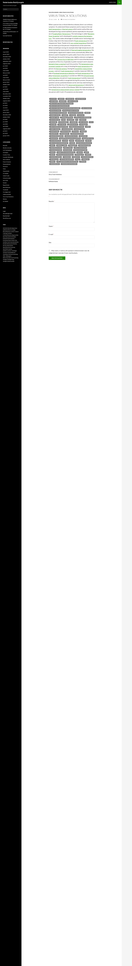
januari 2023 (6, 82)
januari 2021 (6, 112)
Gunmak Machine (7, 35)
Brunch (87, 112)
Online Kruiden (7, 178)
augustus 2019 (6, 128)
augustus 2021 (6, 101)
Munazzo (5, 166)
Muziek (72, 143)
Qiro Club (5, 180)
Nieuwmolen (6, 171)
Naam (51, 226)
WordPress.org (7, 218)
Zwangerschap (54, 164)
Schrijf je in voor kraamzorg (66, 152)
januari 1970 (6, 135)
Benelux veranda (7, 148)
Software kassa (54, 180)
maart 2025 (6, 52)
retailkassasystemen (80, 150)
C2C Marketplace (7, 150)
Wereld (52, 161)
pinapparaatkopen (55, 147)
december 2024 (7, 56)
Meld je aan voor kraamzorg (59, 143)
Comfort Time (54, 117)
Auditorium (53, 101)
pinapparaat (72, 145)
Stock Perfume (6, 187)
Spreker (88, 154)
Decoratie (71, 119)
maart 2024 (6, 70)
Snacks (52, 154)
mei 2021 (5, 107)
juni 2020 (5, 121)
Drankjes (83, 119)
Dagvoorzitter (54, 119)
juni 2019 (5, 133)
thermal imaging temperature (81, 50)
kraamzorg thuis (88, 138)
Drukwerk (53, 122)
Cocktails (81, 115)
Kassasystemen (7, 164)
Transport (76, 157)
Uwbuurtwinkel (7, 194)
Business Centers (55, 115)
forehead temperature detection (64, 73)
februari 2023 (6, 80)
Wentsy (5, 199)
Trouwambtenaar (87, 157)
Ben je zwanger (86, 108)
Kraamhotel (54, 133)
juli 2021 (5, 103)
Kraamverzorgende (77, 133)
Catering (72, 115)
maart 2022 (6, 91)
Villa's (78, 159)
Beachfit (5, 145)
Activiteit (53, 98)
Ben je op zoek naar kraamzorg (59, 105)
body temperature (55, 29)
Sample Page (112, 2)
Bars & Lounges (73, 101)
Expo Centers (83, 122)
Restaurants (68, 150)
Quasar (5, 182)
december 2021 (7, 94)
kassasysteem (54, 131)
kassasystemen (65, 131)
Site (50, 242)
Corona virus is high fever (65, 59)
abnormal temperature (76, 85)
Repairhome (6, 185)
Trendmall (5, 189)
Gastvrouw (62, 124)
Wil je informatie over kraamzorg (67, 161)
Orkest (52, 145)
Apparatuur (70, 98)
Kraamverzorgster (71, 136)
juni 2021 (5, 105)
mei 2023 (5, 75)
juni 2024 (5, 66)
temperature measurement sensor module (65, 89)
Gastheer (53, 124)
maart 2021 (6, 110)
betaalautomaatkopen (76, 112)
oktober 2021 (6, 98)
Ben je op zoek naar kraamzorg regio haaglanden (65, 108)
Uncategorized (54, 12)
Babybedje (63, 101)
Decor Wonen (6, 159)
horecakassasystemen (76, 126)
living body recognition (60, 76)
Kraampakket (64, 133)
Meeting (88, 140)
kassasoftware (79, 129)
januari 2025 (6, 54)
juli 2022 (5, 87)
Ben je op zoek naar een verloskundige (61, 103)
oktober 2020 (6, 117)
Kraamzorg (53, 138)
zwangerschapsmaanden (69, 164)
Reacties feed (6, 216)
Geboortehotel (72, 124)
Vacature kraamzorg (67, 159)
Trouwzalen (54, 159)
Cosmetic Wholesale (8, 157)
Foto (91, 122)
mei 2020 (5, 124)
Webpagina (85, 159)
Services (79, 152)
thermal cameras (61, 69)
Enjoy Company (7, 162)
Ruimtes (52, 152)
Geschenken (83, 124)
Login (4, 211)
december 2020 (7, 114)
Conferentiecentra (66, 117)
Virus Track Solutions (66, 12)
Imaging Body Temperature (62, 34)
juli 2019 (5, 131)
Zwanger (83, 161)
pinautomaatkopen (80, 147)
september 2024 (7, 61)
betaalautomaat (55, 110)
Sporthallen (79, 154)
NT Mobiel (5, 173)
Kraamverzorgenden (56, 136)
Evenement (74, 122)
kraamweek (83, 136)
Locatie (65, 140)
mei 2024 (5, 68)
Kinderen (83, 131)
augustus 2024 (6, 63)
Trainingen (67, 157)
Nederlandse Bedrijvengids (13, 2)
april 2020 (5, 126)
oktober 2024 (6, 59)
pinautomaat (68, 147)
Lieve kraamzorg (55, 140)
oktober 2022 (6, 84)
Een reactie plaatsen (68, 19)
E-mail (51, 234)
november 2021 (7, 96)
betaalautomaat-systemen (58, 112)
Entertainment (63, 122)
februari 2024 (6, 73)
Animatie (61, 98)
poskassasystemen (55, 150)
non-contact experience (78, 43)
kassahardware (67, 129)
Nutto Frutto (6, 175)
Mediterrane (79, 140)
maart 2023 (6, 77)
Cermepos (5, 152)
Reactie (52, 201)
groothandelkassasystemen (58, 126)
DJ (76, 119)
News (4, 169)
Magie (71, 140)
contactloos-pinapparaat (83, 117)
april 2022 (5, 89)
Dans (63, 119)
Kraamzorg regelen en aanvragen (70, 138)
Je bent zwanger (55, 129)
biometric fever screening (57, 64)
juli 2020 (5, 119)
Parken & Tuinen (61, 145)
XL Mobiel (5, 201)
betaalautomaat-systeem (70, 110)
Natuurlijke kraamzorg (84, 143)
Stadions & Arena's (55, 157)
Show (86, 152)
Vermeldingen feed (7, 213)
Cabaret (65, 115)
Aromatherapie (80, 98)
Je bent (88, 126)
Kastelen (75, 131)
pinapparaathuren (84, 145)
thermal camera (67, 29)
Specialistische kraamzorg (65, 154)
